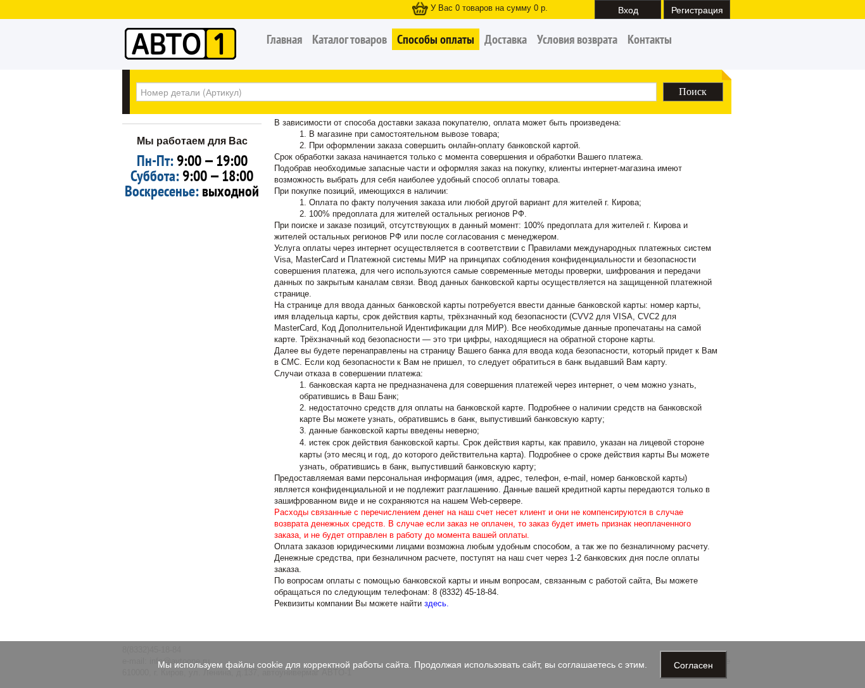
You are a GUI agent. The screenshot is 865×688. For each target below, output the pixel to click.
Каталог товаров (349, 39)
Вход (628, 9)
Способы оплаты (435, 39)
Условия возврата (577, 39)
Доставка (505, 39)
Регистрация (697, 9)
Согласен (693, 664)
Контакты (650, 39)
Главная (284, 39)
